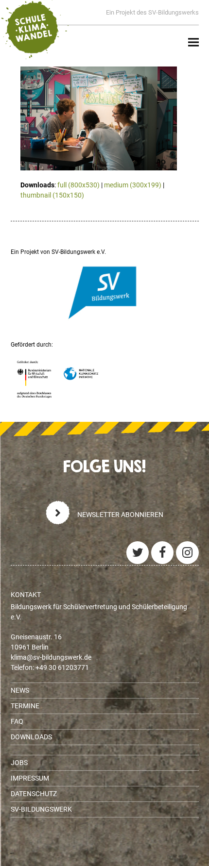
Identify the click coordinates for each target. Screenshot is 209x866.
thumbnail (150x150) (52, 195)
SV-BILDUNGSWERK (41, 809)
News (20, 690)
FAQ (17, 721)
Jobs (19, 762)
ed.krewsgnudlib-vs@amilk (51, 657)
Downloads (31, 737)
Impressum (30, 778)
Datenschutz (34, 794)
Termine (25, 706)
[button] (193, 42)
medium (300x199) (132, 185)
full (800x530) (78, 185)
